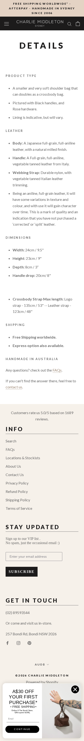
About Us (13, 466)
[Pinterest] (29, 643)
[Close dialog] (75, 689)
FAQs (10, 449)
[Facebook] (7, 643)
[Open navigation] (6, 23)
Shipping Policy (18, 500)
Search (11, 441)
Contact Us (15, 474)
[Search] (69, 23)
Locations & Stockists (23, 457)
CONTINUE (22, 729)
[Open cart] (78, 23)
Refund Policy (17, 491)
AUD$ (40, 664)
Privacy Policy (17, 483)
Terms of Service (19, 508)
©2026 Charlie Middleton (42, 675)
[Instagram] (18, 643)
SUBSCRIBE (22, 572)
